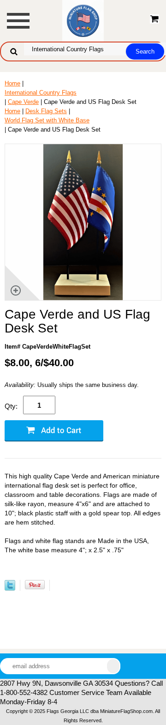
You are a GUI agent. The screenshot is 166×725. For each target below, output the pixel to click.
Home (12, 83)
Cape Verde (23, 101)
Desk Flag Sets (46, 111)
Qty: (11, 406)
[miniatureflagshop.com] (83, 20)
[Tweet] (10, 588)
